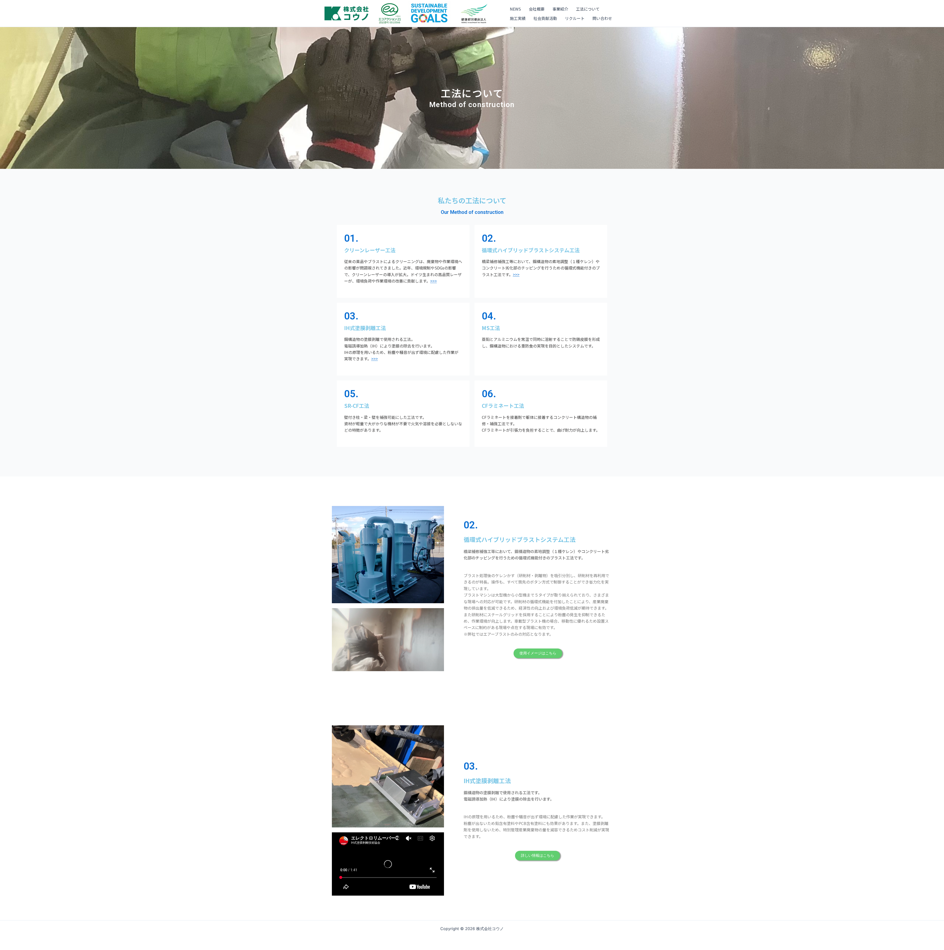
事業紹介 (560, 9)
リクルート (575, 18)
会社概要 (537, 9)
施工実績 (518, 18)
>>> (433, 281)
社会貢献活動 (545, 18)
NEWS (515, 9)
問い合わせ (602, 18)
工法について (588, 9)
